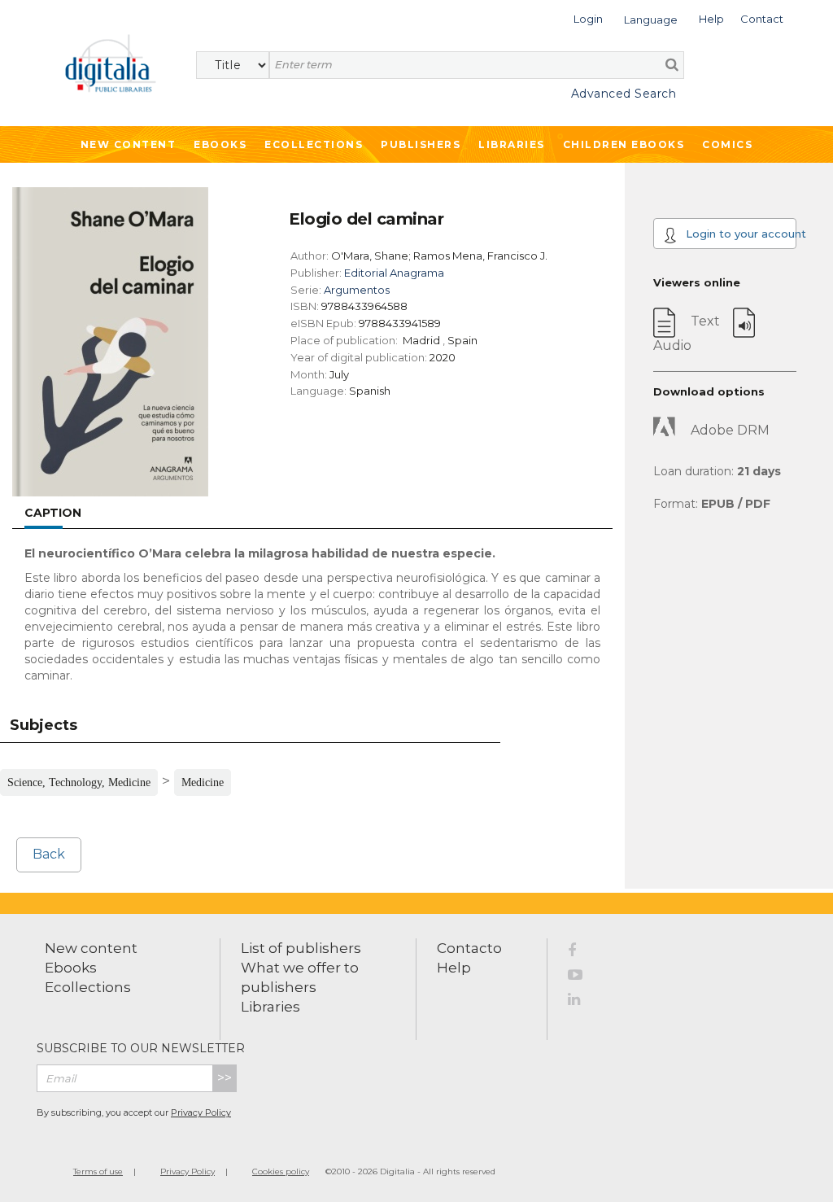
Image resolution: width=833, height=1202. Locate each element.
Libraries (511, 144)
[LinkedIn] (584, 1002)
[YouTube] (584, 977)
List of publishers (301, 948)
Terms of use (98, 1171)
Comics (727, 144)
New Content (129, 144)
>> (224, 1078)
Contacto (469, 948)
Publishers (420, 144)
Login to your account (739, 233)
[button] (588, 17)
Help (454, 967)
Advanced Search (623, 93)
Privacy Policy (201, 1112)
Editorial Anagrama (394, 272)
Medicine (202, 782)
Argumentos (357, 289)
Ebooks (220, 144)
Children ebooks (624, 144)
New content (91, 948)
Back (49, 854)
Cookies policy (280, 1171)
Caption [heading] (52, 512)
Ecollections (313, 144)
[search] (672, 64)
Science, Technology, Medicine (78, 782)
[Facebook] (584, 953)
